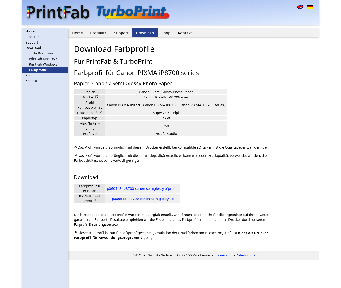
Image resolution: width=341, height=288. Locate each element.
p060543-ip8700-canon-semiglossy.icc (143, 198)
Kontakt (31, 81)
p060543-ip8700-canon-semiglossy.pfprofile (142, 188)
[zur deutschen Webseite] (310, 6)
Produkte (32, 37)
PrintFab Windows (43, 64)
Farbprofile (38, 70)
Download (33, 47)
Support (32, 42)
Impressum (223, 255)
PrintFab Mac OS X (43, 59)
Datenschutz (245, 255)
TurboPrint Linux (42, 53)
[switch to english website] (300, 6)
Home (30, 31)
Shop (29, 75)
